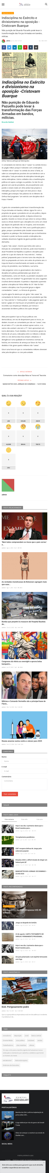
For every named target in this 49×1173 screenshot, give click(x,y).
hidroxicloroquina (21, 1060)
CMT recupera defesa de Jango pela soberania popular (28, 850)
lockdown (31, 1040)
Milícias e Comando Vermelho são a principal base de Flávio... (24, 702)
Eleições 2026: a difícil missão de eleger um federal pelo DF (31, 861)
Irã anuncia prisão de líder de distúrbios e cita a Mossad (22, 1008)
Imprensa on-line (8, 13)
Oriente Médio (8, 1040)
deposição (18, 1036)
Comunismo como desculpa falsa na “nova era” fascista (24, 375)
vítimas (31, 1045)
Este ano (40, 819)
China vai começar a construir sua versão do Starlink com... (29, 1134)
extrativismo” (7, 1060)
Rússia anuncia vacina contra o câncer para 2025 (22, 741)
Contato (8, 1160)
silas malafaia (21, 1045)
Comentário (6, 776)
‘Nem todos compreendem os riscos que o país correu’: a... (24, 543)
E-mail (4, 767)
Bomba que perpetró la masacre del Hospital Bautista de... (23, 623)
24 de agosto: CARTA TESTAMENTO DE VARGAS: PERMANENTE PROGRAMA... (29, 935)
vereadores (7, 1036)
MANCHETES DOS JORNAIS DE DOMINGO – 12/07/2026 (24, 385)
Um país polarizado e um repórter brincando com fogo (31, 958)
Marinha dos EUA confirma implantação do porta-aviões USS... (29, 1113)
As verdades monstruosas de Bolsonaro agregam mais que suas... (24, 583)
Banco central (36, 1036)
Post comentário (10, 794)
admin (8, 41)
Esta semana (9, 819)
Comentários (8, 751)
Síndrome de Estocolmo (11, 1065)
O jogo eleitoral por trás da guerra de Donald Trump (29, 1124)
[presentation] (39, 981)
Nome (4, 757)
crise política (20, 1040)
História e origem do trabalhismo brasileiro (27, 1160)
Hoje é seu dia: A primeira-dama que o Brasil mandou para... (29, 827)
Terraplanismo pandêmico (25, 837)
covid (26, 1036)
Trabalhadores (8, 1045)
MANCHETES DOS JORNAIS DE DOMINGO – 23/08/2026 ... (31, 872)
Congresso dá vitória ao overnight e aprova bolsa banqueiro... (22, 662)
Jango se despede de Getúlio (26, 923)
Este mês (24, 819)
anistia (39, 1040)
